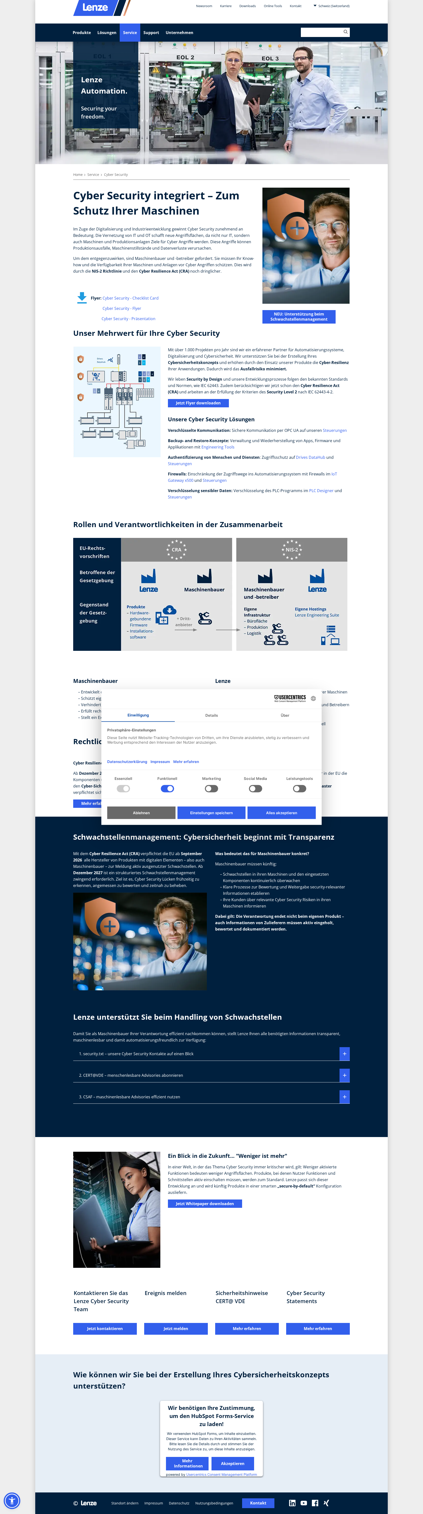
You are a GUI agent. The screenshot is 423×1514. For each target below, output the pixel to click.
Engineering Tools (218, 447)
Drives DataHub (310, 457)
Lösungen (107, 32)
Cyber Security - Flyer (122, 308)
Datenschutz (179, 1503)
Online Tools (273, 6)
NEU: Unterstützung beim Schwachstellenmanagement (299, 316)
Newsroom (204, 6)
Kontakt (296, 6)
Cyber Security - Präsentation (128, 318)
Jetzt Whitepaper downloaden (205, 1203)
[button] (12, 1501)
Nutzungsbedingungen (214, 1503)
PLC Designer (321, 490)
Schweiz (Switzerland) (334, 6)
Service (130, 32)
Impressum (153, 1503)
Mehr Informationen (188, 1463)
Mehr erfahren (95, 803)
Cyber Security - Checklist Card (131, 298)
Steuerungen (335, 430)
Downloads (247, 6)
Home (78, 174)
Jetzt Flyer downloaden (198, 403)
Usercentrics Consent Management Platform (221, 1474)
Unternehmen (179, 32)
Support (151, 32)
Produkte (82, 32)
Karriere (226, 6)
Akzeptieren (233, 1463)
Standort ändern (125, 1503)
